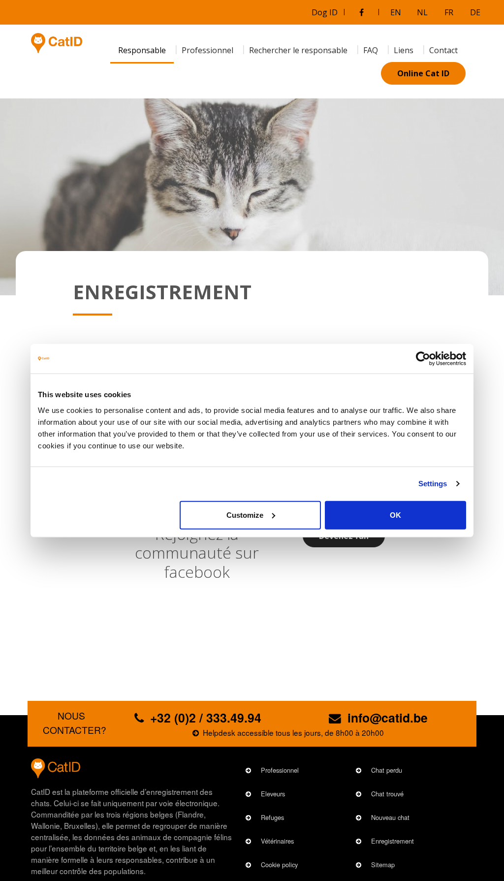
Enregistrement (392, 841)
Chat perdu (386, 770)
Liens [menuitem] (403, 50)
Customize (244, 514)
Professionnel (280, 770)
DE (475, 12)
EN (395, 12)
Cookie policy (279, 864)
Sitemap (383, 864)
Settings (432, 483)
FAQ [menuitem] (370, 50)
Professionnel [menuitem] (207, 50)
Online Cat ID (423, 73)
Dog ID (325, 12)
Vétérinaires (277, 841)
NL (422, 12)
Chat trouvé (387, 793)
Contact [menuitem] (443, 50)
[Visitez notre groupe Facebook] (361, 12)
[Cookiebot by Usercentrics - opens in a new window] (423, 358)
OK (395, 514)
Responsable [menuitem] (142, 50)
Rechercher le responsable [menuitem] (298, 50)
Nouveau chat (390, 817)
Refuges (272, 817)
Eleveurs (273, 793)
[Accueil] (56, 43)
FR (448, 12)
